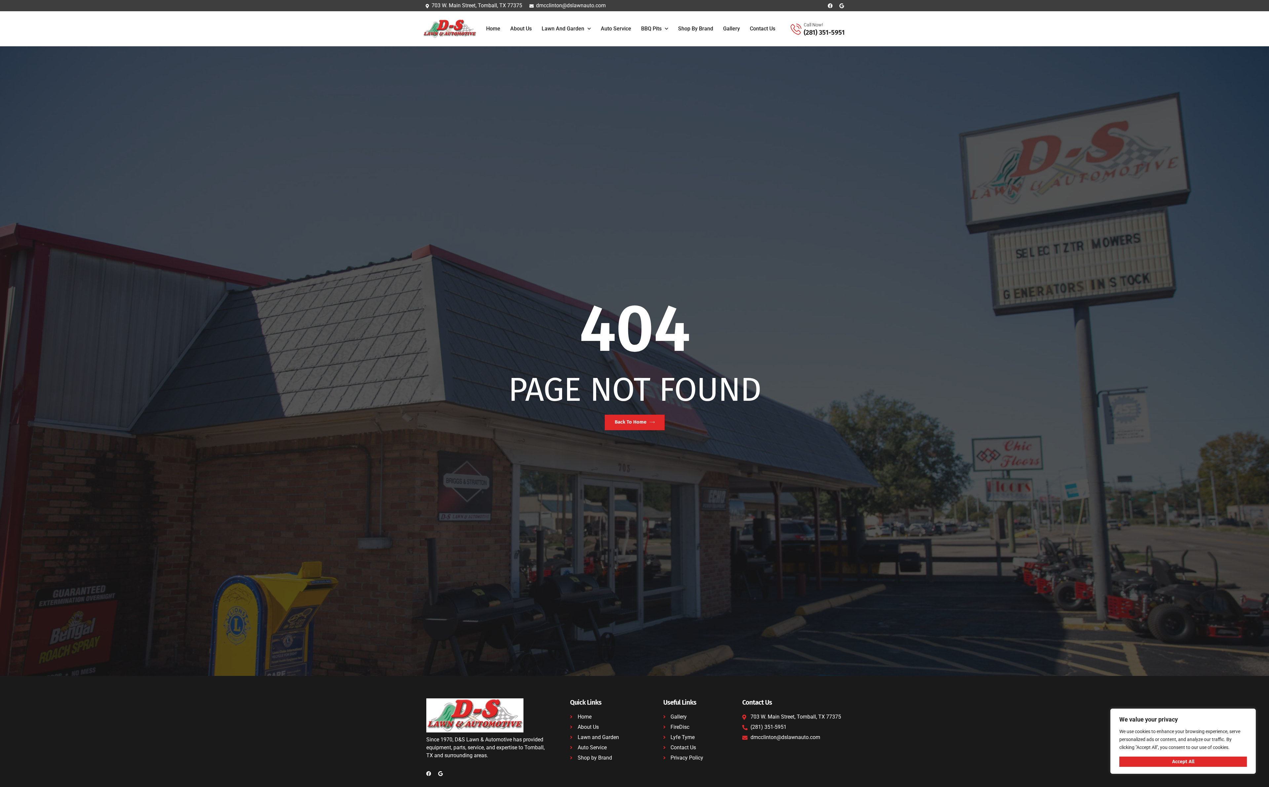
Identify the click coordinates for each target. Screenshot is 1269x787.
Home (493, 28)
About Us (521, 28)
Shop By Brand (695, 28)
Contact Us (762, 28)
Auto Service (616, 28)
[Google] (841, 5)
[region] (1183, 741)
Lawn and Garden (563, 28)
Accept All (1183, 762)
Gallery (731, 28)
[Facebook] (830, 5)
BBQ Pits (651, 28)
